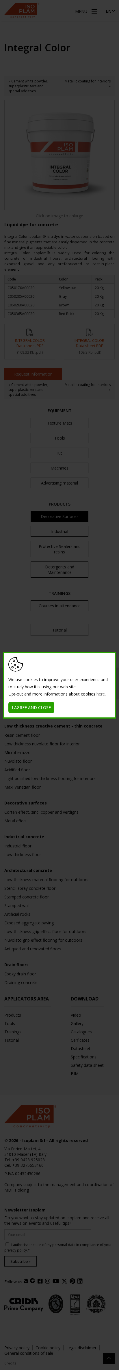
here (100, 694)
